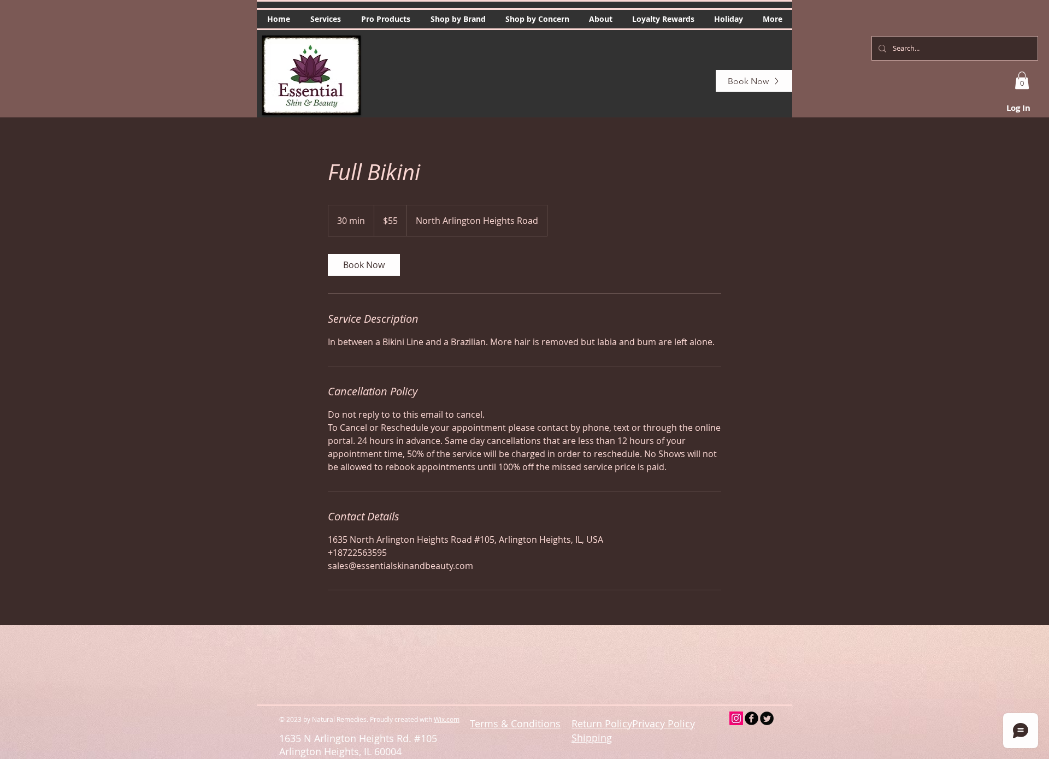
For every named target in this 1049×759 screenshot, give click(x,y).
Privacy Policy (663, 723)
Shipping (591, 737)
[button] (325, 19)
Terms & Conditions (515, 723)
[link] (364, 265)
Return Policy (601, 723)
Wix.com (446, 719)
